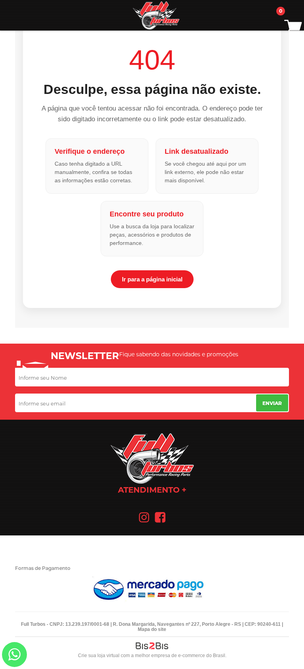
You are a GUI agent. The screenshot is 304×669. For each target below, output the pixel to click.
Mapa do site (152, 629)
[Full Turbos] (156, 15)
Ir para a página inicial (152, 279)
